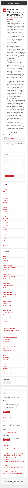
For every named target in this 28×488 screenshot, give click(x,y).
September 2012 (6, 229)
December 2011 (6, 245)
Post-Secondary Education (8, 353)
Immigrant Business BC (14, 3)
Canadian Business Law (7, 269)
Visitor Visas (5, 368)
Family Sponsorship (7, 321)
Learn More (6, 411)
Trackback (9, 132)
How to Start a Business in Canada (10, 337)
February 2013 (5, 220)
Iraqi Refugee (5, 344)
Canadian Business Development (9, 267)
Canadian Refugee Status (8, 305)
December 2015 (6, 202)
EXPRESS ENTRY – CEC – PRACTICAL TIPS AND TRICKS (14, 453)
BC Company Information (8, 254)
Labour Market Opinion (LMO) (9, 346)
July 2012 (5, 234)
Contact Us (6, 440)
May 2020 (5, 196)
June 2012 (5, 236)
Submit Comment (9, 176)
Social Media (5, 359)
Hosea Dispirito (11, 138)
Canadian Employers (7, 283)
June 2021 (5, 189)
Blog (4, 263)
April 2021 (5, 191)
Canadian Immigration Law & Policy (10, 294)
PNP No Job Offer (6, 451)
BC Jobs (4, 258)
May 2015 (5, 207)
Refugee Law (5, 355)
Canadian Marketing (7, 301)
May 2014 (5, 211)
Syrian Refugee (6, 362)
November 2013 (6, 214)
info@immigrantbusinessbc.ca (12, 432)
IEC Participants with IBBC (8, 465)
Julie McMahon (14, 17)
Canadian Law (6, 299)
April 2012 (5, 240)
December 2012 (6, 225)
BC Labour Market (6, 260)
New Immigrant (6, 348)
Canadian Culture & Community (9, 276)
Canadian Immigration (7, 292)
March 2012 (5, 243)
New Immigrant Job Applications (9, 350)
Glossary (5, 335)
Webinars (5, 371)
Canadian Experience (7, 287)
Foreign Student (6, 332)
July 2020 (5, 193)
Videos (4, 366)
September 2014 (6, 209)
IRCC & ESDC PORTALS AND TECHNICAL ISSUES (12, 455)
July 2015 (5, 205)
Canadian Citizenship (7, 274)
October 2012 (5, 227)
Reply (6, 147)
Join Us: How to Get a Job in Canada (10, 471)
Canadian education (7, 278)
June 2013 (5, 216)
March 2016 (5, 198)
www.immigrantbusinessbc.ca (13, 434)
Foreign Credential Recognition (9, 328)
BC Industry (5, 256)
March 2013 (5, 218)
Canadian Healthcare (7, 290)
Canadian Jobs (6, 296)
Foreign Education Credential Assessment (11, 330)
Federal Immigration (7, 323)
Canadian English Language (8, 285)
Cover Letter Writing (7, 317)
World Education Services (8, 373)
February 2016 (5, 200)
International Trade (6, 341)
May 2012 (5, 238)
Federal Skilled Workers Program (9, 326)
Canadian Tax (5, 308)
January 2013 (5, 223)
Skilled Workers (6, 357)
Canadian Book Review (7, 265)
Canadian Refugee (6, 303)
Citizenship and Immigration (8, 312)
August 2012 (5, 232)
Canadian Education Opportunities (9, 281)
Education (5, 319)
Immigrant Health (6, 339)
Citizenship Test (6, 314)
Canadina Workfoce (7, 310)
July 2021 (5, 187)
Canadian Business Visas (8, 272)
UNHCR (4, 364)
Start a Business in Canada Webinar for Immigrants (13, 448)
